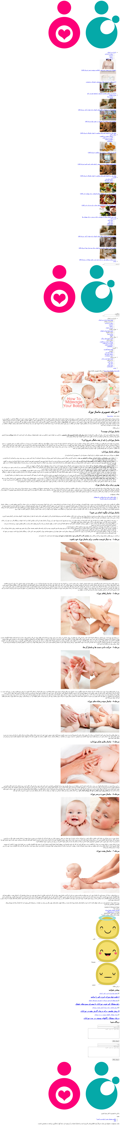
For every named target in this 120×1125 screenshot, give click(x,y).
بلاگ (115, 1120)
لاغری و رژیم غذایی (107, 137)
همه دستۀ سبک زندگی (107, 338)
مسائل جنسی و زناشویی (106, 136)
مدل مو (111, 221)
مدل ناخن (110, 220)
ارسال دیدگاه (116, 1041)
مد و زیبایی (113, 218)
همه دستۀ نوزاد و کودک (106, 331)
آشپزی (114, 177)
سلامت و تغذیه (109, 139)
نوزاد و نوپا (110, 96)
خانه (118, 371)
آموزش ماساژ (115, 910)
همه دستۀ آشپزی (108, 349)
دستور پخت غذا (109, 180)
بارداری (111, 55)
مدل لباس (110, 223)
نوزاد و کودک (112, 95)
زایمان (111, 57)
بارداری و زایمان (111, 52)
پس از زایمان (109, 58)
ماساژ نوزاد (108, 910)
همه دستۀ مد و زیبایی (107, 358)
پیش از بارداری (109, 54)
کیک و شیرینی (109, 179)
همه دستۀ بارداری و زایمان (106, 320)
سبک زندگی (113, 134)
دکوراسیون (110, 224)
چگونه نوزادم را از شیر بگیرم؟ (108, 498)
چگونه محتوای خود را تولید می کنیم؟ (106, 1119)
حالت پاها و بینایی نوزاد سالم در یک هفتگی (105, 497)
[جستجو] (103, 264)
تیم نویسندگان (111, 911)
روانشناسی (110, 141)
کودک (111, 98)
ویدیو (114, 261)
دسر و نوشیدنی (109, 182)
